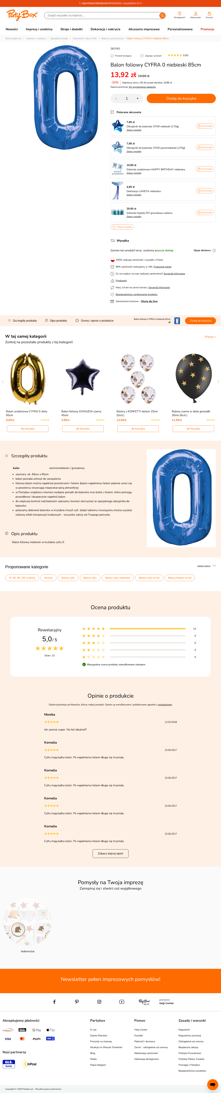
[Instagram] (99, 1009)
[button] (179, 15)
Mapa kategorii (98, 1065)
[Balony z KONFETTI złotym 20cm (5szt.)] (138, 378)
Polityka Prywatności (190, 1053)
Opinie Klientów (98, 1035)
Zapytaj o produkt (153, 55)
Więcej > (210, 337)
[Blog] (144, 1009)
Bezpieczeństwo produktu (192, 1070)
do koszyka (27, 429)
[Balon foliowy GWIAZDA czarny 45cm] (83, 378)
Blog (92, 1053)
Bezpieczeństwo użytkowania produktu (136, 294)
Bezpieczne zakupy (188, 1047)
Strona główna (13, 38)
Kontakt (138, 1035)
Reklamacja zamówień (146, 1053)
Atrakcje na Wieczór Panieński (106, 1047)
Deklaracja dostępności (146, 1059)
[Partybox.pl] (22, 20)
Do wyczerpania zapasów (142, 87)
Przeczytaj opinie (162, 266)
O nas (93, 1029)
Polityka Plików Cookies (191, 1059)
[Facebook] (54, 1009)
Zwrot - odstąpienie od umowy (151, 1047)
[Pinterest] (76, 1009)
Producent (121, 280)
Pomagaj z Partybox (189, 1065)
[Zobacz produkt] (119, 126)
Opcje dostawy (202, 250)
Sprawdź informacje (174, 273)
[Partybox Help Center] (166, 1009)
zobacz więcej (204, 565)
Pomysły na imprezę (101, 1041)
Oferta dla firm (149, 301)
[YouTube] (121, 1009)
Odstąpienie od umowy (191, 1041)
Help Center (140, 1029)
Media (93, 1059)
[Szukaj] (162, 15)
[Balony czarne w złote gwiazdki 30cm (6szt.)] (193, 378)
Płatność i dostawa (144, 1041)
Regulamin (184, 1029)
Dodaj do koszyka (181, 98)
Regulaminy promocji (190, 1035)
